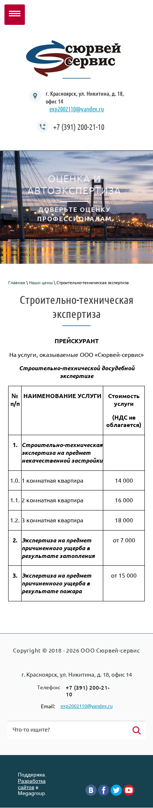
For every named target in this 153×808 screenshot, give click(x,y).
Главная (16, 282)
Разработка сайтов (32, 784)
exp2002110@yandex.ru (76, 108)
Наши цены (41, 282)
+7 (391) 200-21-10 (78, 126)
